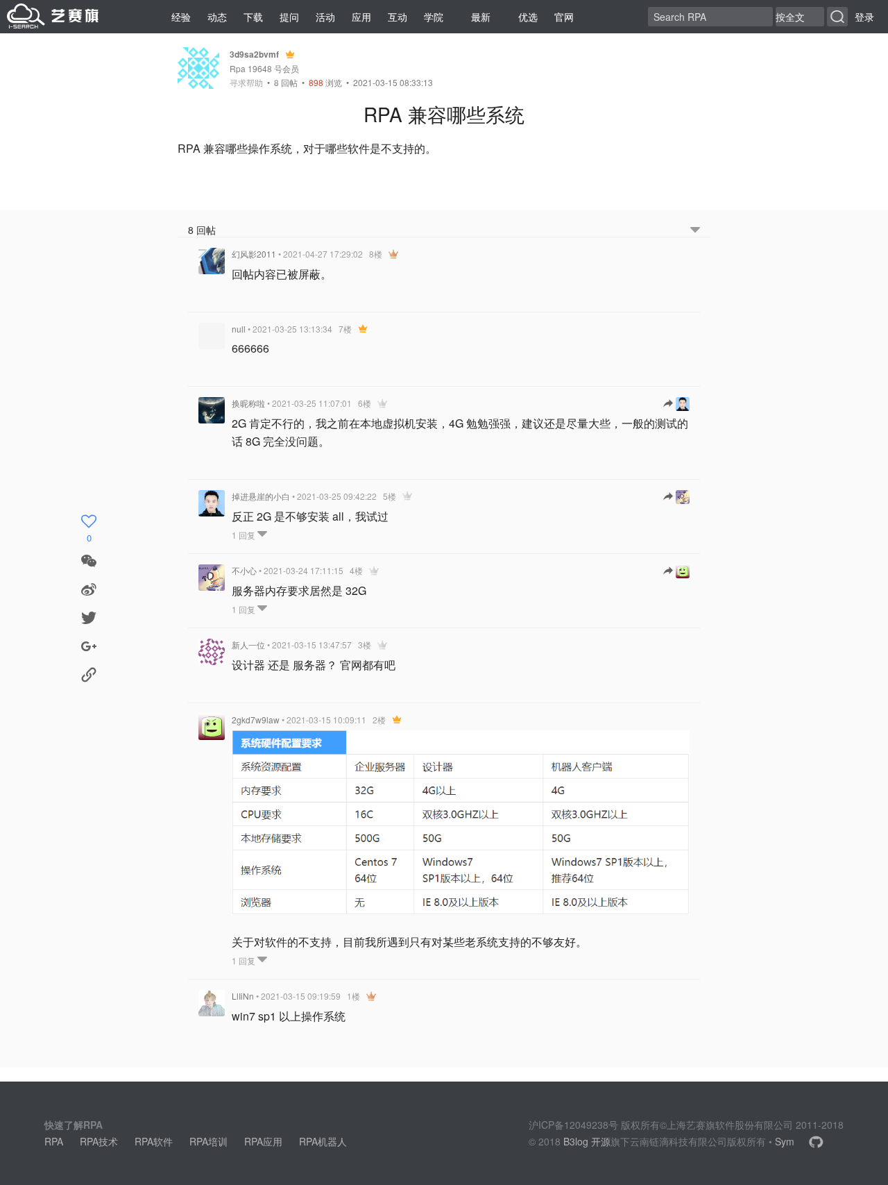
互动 (397, 17)
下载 (253, 17)
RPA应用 (263, 1141)
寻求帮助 (246, 82)
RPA (53, 1141)
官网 (564, 17)
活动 (325, 17)
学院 (433, 17)
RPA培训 (208, 1141)
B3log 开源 (586, 1141)
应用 (361, 17)
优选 (528, 17)
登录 (864, 17)
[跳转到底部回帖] (695, 230)
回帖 (286, 82)
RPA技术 (99, 1141)
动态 (217, 17)
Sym (784, 1141)
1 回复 (244, 535)
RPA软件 (154, 1141)
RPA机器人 (323, 1141)
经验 (181, 17)
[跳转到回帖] (676, 404)
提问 (289, 17)
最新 (480, 17)
